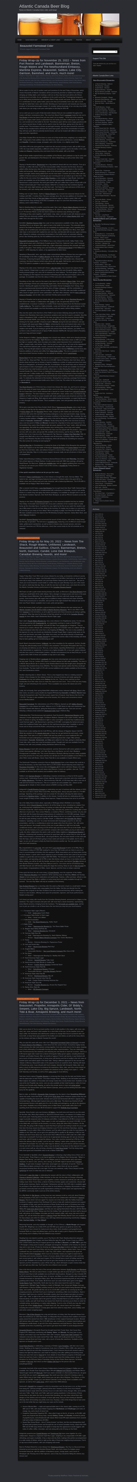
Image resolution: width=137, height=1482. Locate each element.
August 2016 (98, 693)
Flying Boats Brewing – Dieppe (104, 118)
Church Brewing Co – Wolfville (104, 316)
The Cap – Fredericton (101, 201)
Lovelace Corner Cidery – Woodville (105, 358)
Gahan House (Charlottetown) (54, 78)
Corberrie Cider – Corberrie (103, 318)
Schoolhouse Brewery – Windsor (104, 416)
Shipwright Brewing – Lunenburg (104, 426)
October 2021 (99, 574)
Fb (22, 1170)
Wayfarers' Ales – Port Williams (104, 464)
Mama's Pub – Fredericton (102, 170)
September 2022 (100, 552)
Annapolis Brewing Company (59, 1014)
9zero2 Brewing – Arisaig (102, 285)
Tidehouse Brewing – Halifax (103, 445)
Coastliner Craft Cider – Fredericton (105, 111)
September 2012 (100, 782)
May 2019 (98, 629)
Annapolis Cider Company (76, 1014)
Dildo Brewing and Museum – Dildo (105, 241)
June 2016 (98, 697)
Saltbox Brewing (53, 82)
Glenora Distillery (56, 1019)
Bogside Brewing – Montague (103, 476)
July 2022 (98, 556)
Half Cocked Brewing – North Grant (105, 333)
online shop (52, 1072)
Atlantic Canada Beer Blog (44, 6)
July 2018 (98, 649)
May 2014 (98, 745)
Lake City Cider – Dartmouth (103, 355)
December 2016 (99, 685)
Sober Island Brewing (75, 82)
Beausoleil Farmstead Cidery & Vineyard (64, 1042)
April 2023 (98, 539)
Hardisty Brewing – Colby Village (104, 339)
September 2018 (100, 645)
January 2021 (99, 591)
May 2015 (98, 722)
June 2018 (98, 651)
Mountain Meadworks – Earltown (104, 370)
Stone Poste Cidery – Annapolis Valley (106, 437)
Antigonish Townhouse (26, 1017)
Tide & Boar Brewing (36, 1023)
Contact (98, 40)
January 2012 (99, 797)
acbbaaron (27, 57)
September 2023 (100, 529)
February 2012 (99, 795)
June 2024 (98, 514)
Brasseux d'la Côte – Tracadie (103, 101)
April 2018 (98, 654)
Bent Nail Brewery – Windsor (103, 297)
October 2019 (99, 620)
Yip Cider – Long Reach (102, 215)
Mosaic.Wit (30, 563)
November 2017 (99, 664)
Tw (25, 1170)
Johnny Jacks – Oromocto (102, 153)
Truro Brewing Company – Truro (104, 451)
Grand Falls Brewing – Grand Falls (105, 134)
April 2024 (98, 516)
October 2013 (99, 758)
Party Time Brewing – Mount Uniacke (106, 399)
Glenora (50, 1215)
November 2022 (99, 549)
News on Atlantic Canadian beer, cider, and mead (38, 10)
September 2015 (100, 714)
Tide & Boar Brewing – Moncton (104, 205)
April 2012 (98, 791)
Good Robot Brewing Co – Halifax (105, 331)
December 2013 (99, 755)
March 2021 (98, 587)
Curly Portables (63, 1346)
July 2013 (98, 764)
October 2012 (99, 780)
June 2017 (98, 674)
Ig (20, 1170)
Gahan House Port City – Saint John (105, 130)
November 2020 (99, 595)
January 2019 (99, 637)
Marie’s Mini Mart (58, 1247)
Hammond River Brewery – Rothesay (106, 145)
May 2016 (98, 699)
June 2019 (98, 627)
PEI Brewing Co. (62, 563)
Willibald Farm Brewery (49, 1023)
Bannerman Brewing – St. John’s (104, 228)
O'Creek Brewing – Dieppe (103, 182)
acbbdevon (27, 538)
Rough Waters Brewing (41, 82)
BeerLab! (39, 1373)
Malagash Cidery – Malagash (103, 364)
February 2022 (99, 566)
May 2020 (98, 606)
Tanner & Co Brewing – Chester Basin (106, 439)
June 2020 (98, 604)
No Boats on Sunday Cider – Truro (105, 382)
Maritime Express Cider (70, 80)
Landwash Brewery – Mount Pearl (105, 245)
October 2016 (99, 689)
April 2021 (98, 585)
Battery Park (67, 76)
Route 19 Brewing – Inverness (104, 410)
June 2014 (98, 743)
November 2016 (99, 687)
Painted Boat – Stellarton (102, 397)
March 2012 (98, 793)
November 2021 (99, 572)
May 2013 (98, 768)
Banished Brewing (45, 76)
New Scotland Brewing (41, 563)
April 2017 (98, 678)
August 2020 (98, 601)
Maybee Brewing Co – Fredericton (105, 172)
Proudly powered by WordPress (58, 1475)
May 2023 (98, 537)
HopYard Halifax (28, 1220)
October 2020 (99, 597)
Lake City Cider (35, 80)
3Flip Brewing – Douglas (102, 86)
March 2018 (98, 656)
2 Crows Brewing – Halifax (102, 283)
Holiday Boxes (37, 1305)
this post (30, 1361)
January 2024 (99, 522)
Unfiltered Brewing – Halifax (103, 460)
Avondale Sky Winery (57, 557)
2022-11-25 (35, 57)
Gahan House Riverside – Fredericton (106, 132)
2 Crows (68, 1368)
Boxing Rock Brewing (29, 78)
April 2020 (98, 608)
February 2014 (99, 751)
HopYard (27, 80)
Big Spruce (35, 1195)
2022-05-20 (35, 538)
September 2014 (100, 737)
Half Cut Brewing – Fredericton (104, 143)
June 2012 (98, 787)
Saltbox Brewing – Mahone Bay (104, 414)
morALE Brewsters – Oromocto (104, 178)
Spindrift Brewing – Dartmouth (103, 434)
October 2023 (99, 527)
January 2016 (99, 706)
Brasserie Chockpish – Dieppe (104, 97)
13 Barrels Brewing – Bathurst (103, 84)
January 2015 (99, 730)
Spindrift (31, 1386)
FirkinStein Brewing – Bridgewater (105, 326)
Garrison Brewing (69, 78)
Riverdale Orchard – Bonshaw (104, 495)
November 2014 (99, 733)
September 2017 (100, 668)
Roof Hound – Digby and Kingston (105, 408)
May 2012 (98, 789)
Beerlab (52, 1017)
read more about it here (35, 1209)
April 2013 (98, 770)
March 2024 (98, 518)
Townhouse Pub (56, 1433)
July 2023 (98, 533)
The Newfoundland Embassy (42, 85)
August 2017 (98, 670)
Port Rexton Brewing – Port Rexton (105, 255)
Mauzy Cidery (81, 80)
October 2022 (99, 550)
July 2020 (98, 602)
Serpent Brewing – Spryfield (103, 422)
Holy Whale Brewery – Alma (103, 151)
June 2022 (98, 558)
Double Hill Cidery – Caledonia (104, 479)
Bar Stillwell (42, 1220)
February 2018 (99, 658)
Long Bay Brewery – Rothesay (104, 165)
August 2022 (98, 554)
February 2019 (99, 635)
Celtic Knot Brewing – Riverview (104, 109)
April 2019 (98, 631)
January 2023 (99, 545)
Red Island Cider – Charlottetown (104, 493)
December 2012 (99, 776)
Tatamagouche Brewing (26, 85)
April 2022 (98, 562)
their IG (41, 1355)
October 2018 (99, 643)
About (88, 40)
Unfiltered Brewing (24, 570)
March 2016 (98, 703)
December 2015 (99, 708)
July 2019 (98, 626)
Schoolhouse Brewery (45, 566)
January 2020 (99, 614)
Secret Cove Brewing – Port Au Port (105, 266)
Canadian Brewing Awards (59, 559)
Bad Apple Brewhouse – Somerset (105, 295)
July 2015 (98, 718)
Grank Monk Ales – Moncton (103, 136)
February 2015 (99, 728)
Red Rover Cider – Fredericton (104, 190)
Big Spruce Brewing (71, 1017)
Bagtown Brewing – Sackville (103, 89)
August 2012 (98, 783)
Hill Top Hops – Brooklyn (102, 345)
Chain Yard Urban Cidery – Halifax (105, 314)
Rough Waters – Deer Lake (103, 264)
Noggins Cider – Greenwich (103, 383)
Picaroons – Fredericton (102, 186)
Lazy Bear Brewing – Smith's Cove (105, 357)
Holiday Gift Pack (53, 1361)
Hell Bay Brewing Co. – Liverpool (104, 341)
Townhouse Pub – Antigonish (103, 449)
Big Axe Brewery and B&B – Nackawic (106, 91)
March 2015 (98, 726)
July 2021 (98, 579)
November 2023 (99, 525)
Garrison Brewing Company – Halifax (106, 330)
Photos (79, 40)
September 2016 (100, 691)
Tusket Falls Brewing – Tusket (103, 455)
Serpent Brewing (63, 82)
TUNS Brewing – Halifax (102, 453)
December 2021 (99, 570)
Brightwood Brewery (45, 559)
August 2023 (98, 531)
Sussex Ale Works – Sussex (103, 199)
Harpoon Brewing (80, 1019)
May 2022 (98, 560)
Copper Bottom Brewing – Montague (105, 477)
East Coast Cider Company (43, 1019)
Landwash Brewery (45, 80)
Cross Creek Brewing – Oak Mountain (106, 113)
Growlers (68, 40)
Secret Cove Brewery (70, 566)
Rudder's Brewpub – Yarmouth (104, 412)
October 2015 (99, 712)
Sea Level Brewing (58, 566)
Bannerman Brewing (58, 76)
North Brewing (52, 563)
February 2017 (99, 681)
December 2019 (99, 616)
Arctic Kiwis (56, 1096)
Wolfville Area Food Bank (69, 1108)
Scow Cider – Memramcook (103, 193)
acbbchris (26, 999)
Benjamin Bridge (60, 1017)
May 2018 (98, 652)
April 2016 (98, 701)
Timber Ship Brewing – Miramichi (104, 207)
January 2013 (99, 774)
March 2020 (98, 610)
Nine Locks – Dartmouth (102, 380)
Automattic (85, 1475)
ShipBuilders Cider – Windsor (103, 424)
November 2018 (99, 641)
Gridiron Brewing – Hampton (103, 140)
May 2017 (98, 676)
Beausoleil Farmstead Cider (41, 1017)
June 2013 (98, 766)
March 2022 (98, 564)
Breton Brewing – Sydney (102, 305)
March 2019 (98, 633)
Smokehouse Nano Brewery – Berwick (106, 428)
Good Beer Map (32, 40)
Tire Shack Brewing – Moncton (104, 209)
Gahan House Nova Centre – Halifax (105, 328)
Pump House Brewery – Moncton (104, 188)
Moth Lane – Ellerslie (101, 487)
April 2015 (98, 724)
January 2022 (99, 568)
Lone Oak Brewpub (75, 561)
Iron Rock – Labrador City (102, 243)
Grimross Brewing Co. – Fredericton (105, 141)
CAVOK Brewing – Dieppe (102, 107)
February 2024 (99, 520)
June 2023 (98, 535)
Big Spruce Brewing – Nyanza (103, 299)
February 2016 (99, 704)
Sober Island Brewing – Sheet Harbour (106, 430)
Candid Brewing (72, 559)
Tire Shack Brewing (57, 85)
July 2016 (98, 695)
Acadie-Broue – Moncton (102, 88)
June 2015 (98, 720)
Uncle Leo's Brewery (76, 568)
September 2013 (100, 760)
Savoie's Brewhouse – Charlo (103, 192)
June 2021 (98, 581)
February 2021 (99, 589)
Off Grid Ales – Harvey (101, 184)
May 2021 (98, 583)
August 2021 (98, 577)
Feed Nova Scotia (61, 1148)
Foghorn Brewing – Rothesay (103, 120)
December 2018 (99, 639)
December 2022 (99, 547)
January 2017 (99, 683)
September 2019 (100, 622)
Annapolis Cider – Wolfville (103, 291)
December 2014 (99, 731)
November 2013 (99, 756)
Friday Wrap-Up (30, 76)
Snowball (37, 1254)
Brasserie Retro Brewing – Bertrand (105, 99)
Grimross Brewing (41, 561)
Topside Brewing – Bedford (103, 447)
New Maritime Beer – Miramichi (104, 180)
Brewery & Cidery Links (51, 40)
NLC (75, 1247)
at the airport (75, 1085)
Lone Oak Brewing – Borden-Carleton (106, 485)
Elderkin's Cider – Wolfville (103, 324)
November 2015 (99, 710)
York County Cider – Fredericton (104, 217)
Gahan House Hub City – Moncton (105, 128)
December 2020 (99, 593)
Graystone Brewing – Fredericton (104, 138)
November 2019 (99, 618)
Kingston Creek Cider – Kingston (104, 159)
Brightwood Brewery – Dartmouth (104, 306)
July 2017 (98, 672)
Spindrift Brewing (24, 1023)
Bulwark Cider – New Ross (103, 308)
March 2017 (98, 679)
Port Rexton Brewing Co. (26, 82)
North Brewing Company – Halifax (105, 385)
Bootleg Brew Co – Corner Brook (104, 234)
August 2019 (98, 624)
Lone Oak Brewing (57, 80)
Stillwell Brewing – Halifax (102, 435)
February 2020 (99, 612)
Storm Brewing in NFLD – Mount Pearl (106, 270)
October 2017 (99, 666)
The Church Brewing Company (48, 568)
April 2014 (98, 747)
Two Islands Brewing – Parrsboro (104, 457)
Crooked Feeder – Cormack (103, 239)
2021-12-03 (34, 999)
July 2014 (98, 741)
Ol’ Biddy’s (51, 1112)
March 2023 (98, 541)
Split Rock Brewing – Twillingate (104, 268)
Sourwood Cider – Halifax (102, 432)
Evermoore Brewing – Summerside (105, 481)
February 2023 (99, 543)
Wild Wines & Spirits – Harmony (104, 466)
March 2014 (98, 749)
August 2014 (98, 739)
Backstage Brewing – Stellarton (104, 293)
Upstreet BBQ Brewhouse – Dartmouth (106, 462)
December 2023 (99, 523)
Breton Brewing (40, 78)
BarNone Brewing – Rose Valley (104, 474)
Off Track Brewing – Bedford (103, 387)
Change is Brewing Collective (29, 1177)
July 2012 (98, 785)
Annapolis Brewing (25, 1330)
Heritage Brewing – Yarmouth (103, 343)
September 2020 (100, 599)
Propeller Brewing (72, 563)
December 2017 (99, 662)
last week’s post (43, 1375)
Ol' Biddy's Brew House (56, 1021)
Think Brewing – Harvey (102, 203)
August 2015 (98, 716)
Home (19, 40)
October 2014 (99, 735)
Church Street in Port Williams (31, 1045)
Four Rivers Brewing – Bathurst (104, 122)
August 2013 (98, 762)
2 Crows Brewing (45, 557)
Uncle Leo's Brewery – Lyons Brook (105, 459)
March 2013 (98, 772)
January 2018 (99, 660)
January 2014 (99, 753)
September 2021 (100, 575)
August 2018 (98, 647)
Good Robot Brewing (68, 1019)
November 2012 (99, 778)
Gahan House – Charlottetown (104, 483)
